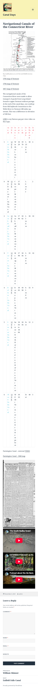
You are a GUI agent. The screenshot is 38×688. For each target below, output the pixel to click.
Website (6, 654)
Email (5, 646)
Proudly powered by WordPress (12, 685)
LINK (5, 119)
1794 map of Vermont (11, 84)
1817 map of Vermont (11, 89)
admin (21, 594)
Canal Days (9, 14)
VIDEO (27, 451)
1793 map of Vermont (11, 79)
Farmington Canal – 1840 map (14, 456)
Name (5, 638)
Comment (7, 612)
